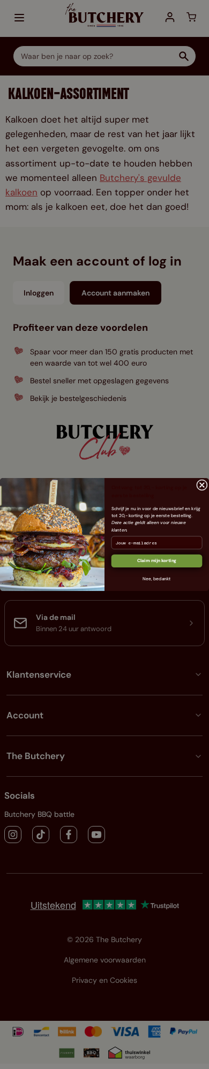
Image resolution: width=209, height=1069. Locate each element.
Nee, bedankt (156, 579)
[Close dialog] (202, 485)
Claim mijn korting (157, 561)
